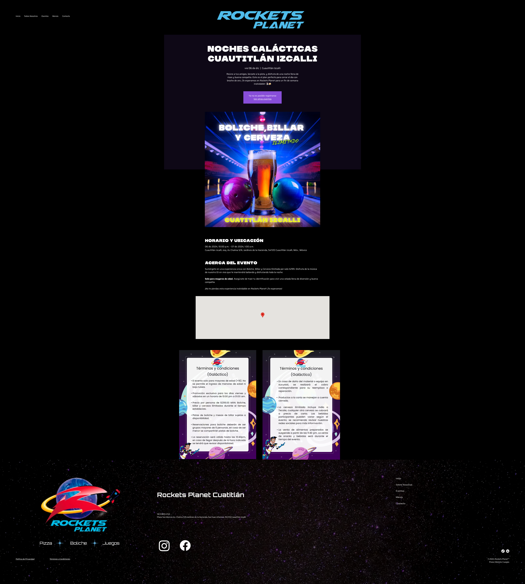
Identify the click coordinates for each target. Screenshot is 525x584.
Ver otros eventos (263, 99)
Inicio (398, 478)
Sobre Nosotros (404, 484)
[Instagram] (164, 545)
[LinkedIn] (507, 551)
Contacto (400, 503)
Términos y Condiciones (60, 558)
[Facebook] (185, 545)
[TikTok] (503, 551)
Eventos (400, 490)
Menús (399, 497)
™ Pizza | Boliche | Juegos (499, 560)
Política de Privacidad (25, 558)
